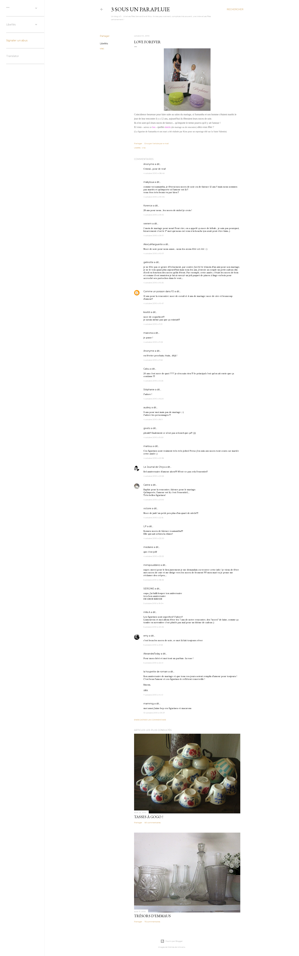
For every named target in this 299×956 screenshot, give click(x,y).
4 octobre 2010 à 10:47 (153, 303)
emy (145, 635)
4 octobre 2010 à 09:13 (153, 215)
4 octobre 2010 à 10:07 (153, 253)
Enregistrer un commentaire (150, 720)
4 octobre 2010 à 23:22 (153, 556)
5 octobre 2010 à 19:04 (153, 603)
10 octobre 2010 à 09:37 (154, 713)
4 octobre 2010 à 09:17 (153, 235)
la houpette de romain (155, 671)
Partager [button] (104, 36)
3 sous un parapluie (140, 9)
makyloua (148, 182)
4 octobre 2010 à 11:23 (153, 342)
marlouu (147, 446)
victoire (147, 508)
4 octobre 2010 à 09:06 (153, 197)
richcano (181, 947)
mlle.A (146, 612)
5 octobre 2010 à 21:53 (153, 645)
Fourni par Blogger (174, 941)
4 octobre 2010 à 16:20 (153, 399)
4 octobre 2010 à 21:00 (153, 499)
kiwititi (146, 312)
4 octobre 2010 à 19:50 (153, 437)
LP (145, 526)
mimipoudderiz (151, 565)
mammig (148, 703)
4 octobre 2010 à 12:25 (153, 381)
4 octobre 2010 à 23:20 (153, 538)
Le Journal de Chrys (154, 467)
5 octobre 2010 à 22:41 (153, 663)
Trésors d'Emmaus (152, 915)
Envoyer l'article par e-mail (157, 143)
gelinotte (148, 262)
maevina (148, 333)
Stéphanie (148, 389)
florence (147, 205)
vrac (102, 48)
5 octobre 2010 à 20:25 (153, 627)
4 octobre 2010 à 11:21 (152, 324)
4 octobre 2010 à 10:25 (153, 282)
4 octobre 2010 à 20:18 (153, 458)
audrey (147, 407)
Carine (146, 484)
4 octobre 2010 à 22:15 (153, 517)
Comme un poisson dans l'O (158, 291)
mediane (148, 547)
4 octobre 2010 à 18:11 (153, 419)
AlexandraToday (151, 653)
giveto (146, 428)
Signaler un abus (16, 40)
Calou (146, 368)
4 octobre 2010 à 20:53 (153, 476)
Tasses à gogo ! (148, 816)
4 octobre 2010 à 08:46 (153, 173)
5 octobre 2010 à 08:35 (153, 580)
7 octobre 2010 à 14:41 (153, 695)
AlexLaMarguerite (153, 244)
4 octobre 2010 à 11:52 (153, 360)
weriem (147, 223)
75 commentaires (152, 921)
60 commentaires (153, 822)
